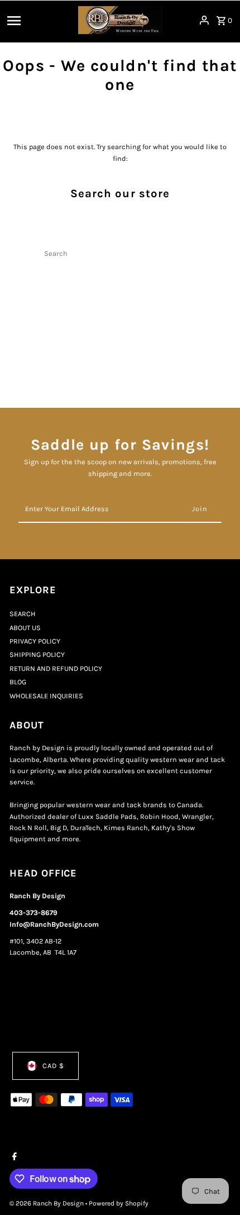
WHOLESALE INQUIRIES (46, 696)
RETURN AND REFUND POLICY (55, 668)
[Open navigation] (39, 20)
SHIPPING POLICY (37, 654)
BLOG (17, 682)
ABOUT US (25, 627)
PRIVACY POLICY (34, 641)
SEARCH (22, 613)
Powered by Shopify (118, 1203)
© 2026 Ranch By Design (47, 1203)
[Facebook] (13, 1157)
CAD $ (53, 1065)
